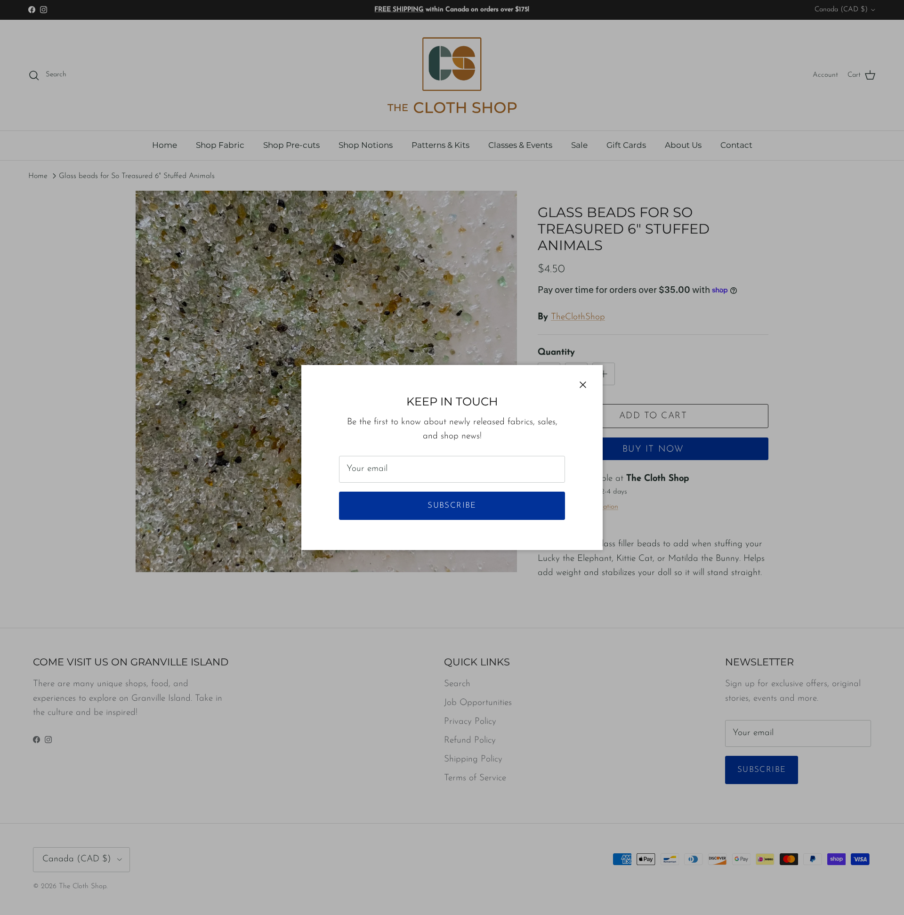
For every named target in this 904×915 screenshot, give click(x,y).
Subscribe (452, 506)
